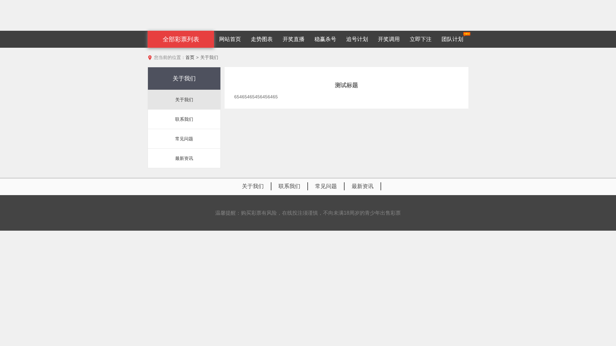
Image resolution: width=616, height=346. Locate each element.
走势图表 (262, 39)
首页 (189, 57)
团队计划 (452, 39)
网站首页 (230, 39)
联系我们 (289, 186)
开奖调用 (389, 39)
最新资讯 (362, 186)
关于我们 (253, 186)
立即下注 (421, 39)
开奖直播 (293, 39)
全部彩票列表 (181, 39)
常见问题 (326, 186)
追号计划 (357, 39)
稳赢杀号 (325, 39)
